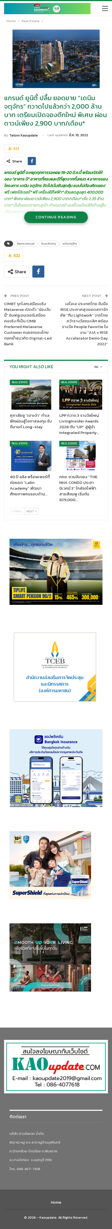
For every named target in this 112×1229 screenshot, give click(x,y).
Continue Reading (56, 217)
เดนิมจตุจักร (70, 244)
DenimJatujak (26, 244)
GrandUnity (48, 244)
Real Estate (20, 382)
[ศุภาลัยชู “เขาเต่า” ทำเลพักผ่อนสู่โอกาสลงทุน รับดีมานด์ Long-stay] (31, 395)
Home (56, 1202)
